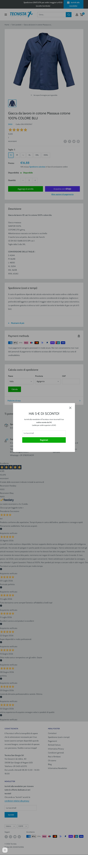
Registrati (44, 440)
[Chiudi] (70, 408)
